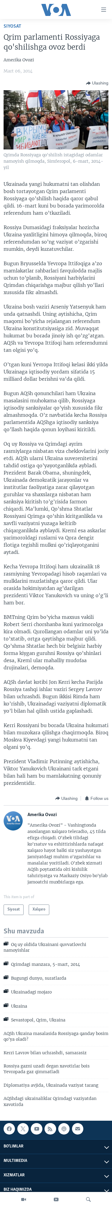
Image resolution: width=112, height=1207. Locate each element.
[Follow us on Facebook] (9, 1129)
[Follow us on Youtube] (36, 1129)
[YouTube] (56, 1199)
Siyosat (12, 26)
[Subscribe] (77, 1129)
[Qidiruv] (88, 1199)
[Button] (97, 83)
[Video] (24, 1199)
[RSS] (50, 1129)
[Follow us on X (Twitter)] (23, 1129)
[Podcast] (64, 1129)
